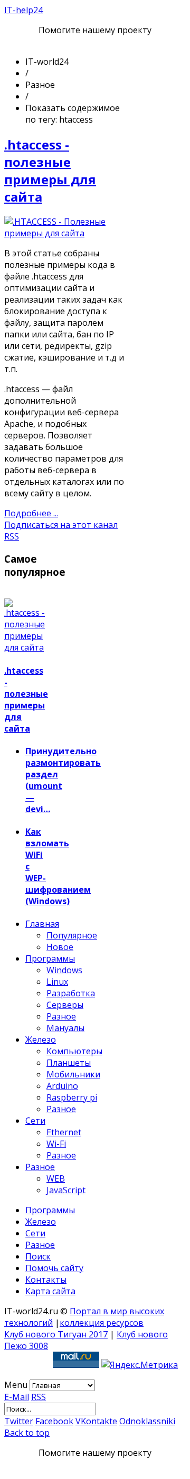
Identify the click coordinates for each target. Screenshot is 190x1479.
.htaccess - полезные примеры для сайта (50, 170)
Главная (42, 924)
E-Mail (16, 1397)
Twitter (18, 1421)
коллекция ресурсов (102, 1322)
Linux (57, 981)
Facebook (54, 1421)
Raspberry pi (71, 1097)
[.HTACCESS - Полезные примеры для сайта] (64, 233)
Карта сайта (50, 1291)
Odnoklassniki (147, 1421)
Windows (64, 970)
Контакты (45, 1279)
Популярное (71, 935)
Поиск (38, 1256)
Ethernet (63, 1132)
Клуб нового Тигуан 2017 (56, 1334)
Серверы (64, 1005)
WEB (55, 1178)
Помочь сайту (54, 1268)
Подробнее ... (31, 513)
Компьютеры (74, 1051)
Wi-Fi (56, 1144)
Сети (35, 1120)
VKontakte (96, 1421)
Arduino (62, 1086)
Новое (59, 947)
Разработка (70, 993)
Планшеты (68, 1062)
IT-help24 (23, 10)
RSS (38, 1397)
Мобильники (73, 1074)
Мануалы (65, 1028)
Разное (61, 1016)
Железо (40, 1039)
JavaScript (66, 1190)
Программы (50, 958)
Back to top (27, 1432)
